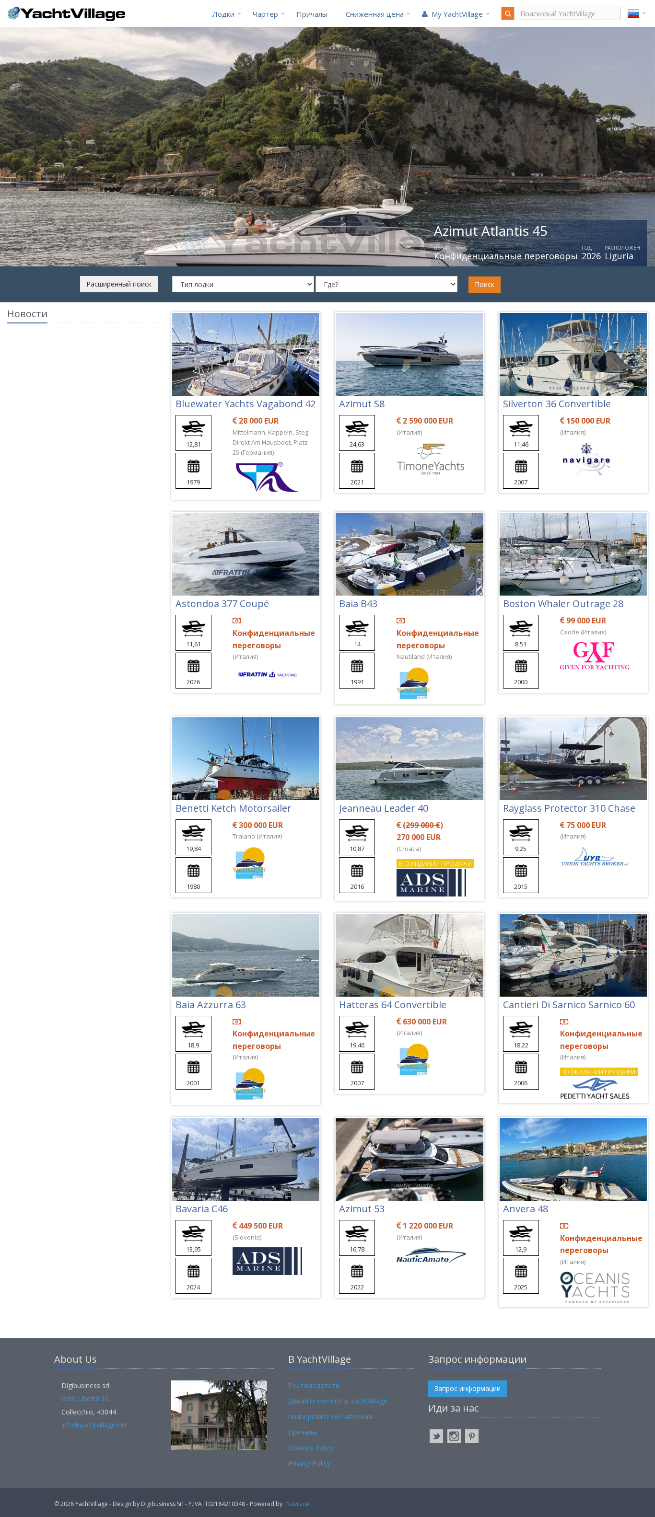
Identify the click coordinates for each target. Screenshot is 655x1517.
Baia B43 (358, 603)
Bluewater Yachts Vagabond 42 (245, 403)
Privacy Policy (309, 1463)
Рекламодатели (313, 1385)
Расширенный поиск (119, 283)
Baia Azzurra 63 (210, 1004)
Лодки (223, 14)
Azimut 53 (362, 1208)
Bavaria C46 (201, 1208)
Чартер (265, 14)
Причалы (312, 14)
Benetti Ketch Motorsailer (233, 808)
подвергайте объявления (330, 1416)
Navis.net (298, 1504)
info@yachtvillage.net (94, 1424)
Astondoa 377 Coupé (222, 603)
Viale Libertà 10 (85, 1398)
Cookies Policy (310, 1447)
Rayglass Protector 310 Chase (569, 808)
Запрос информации (467, 1388)
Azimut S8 (362, 403)
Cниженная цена (375, 14)
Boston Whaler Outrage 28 (563, 603)
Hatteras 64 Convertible (392, 1004)
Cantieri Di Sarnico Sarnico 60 (569, 1004)
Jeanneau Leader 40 (383, 808)
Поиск (484, 284)
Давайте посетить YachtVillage (337, 1400)
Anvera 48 (525, 1208)
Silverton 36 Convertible (557, 403)
